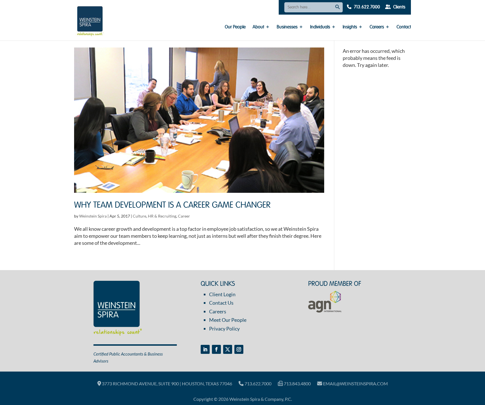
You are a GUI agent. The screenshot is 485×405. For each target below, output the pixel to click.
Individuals (320, 27)
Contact (404, 27)
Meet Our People (227, 320)
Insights (350, 27)
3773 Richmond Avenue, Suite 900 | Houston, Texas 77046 (166, 383)
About (258, 27)
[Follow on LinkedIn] (205, 349)
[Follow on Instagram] (238, 349)
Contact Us (221, 303)
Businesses (287, 27)
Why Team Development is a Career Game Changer (172, 205)
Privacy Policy (224, 328)
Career (184, 216)
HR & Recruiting (162, 216)
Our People (235, 27)
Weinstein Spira (93, 216)
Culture (139, 216)
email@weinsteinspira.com (355, 383)
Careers (377, 27)
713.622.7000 (366, 7)
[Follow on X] (227, 349)
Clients (398, 7)
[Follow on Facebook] (216, 349)
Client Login (222, 294)
